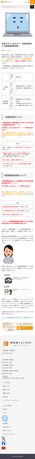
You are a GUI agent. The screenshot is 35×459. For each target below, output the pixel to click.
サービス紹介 (6, 382)
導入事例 (5, 397)
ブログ (4, 413)
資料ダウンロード (28, 2)
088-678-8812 (7, 373)
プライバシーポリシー (9, 434)
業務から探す (6, 389)
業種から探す (6, 393)
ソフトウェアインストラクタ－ (10, 401)
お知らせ (5, 409)
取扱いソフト (6, 386)
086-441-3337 (7, 362)
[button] (32, 2)
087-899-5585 (7, 368)
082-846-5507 (7, 353)
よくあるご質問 (7, 405)
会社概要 (5, 423)
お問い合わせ (26, 2)
